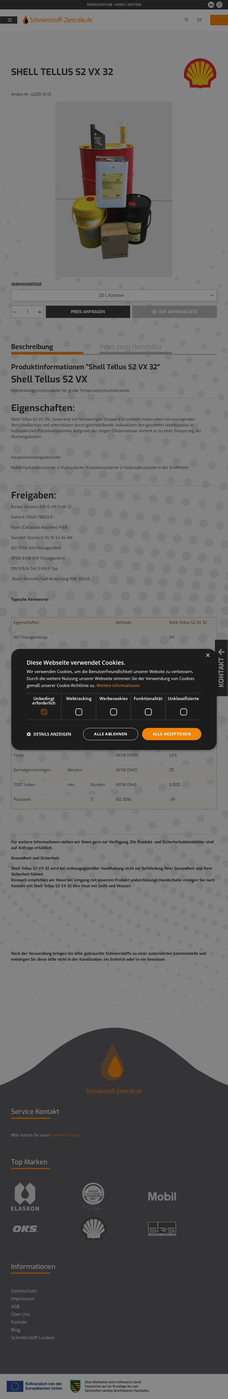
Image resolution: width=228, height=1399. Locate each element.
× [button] (207, 655)
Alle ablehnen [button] (110, 733)
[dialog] (114, 699)
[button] (49, 734)
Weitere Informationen (118, 685)
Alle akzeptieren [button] (172, 733)
